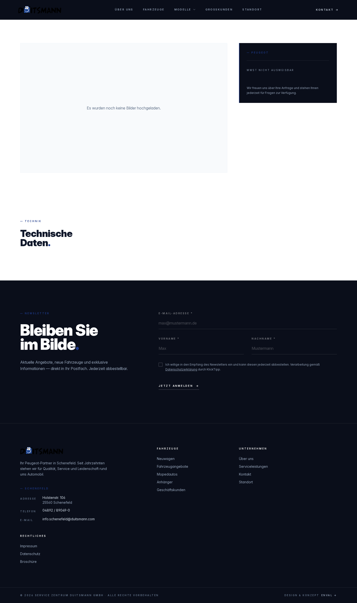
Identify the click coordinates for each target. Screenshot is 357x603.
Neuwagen (166, 459)
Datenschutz (30, 554)
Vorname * (169, 338)
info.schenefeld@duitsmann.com (68, 519)
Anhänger (165, 482)
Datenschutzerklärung (181, 369)
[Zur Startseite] (39, 10)
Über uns (124, 9)
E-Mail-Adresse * (176, 313)
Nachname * (263, 338)
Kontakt (245, 474)
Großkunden (219, 9)
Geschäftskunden (171, 490)
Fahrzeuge (154, 9)
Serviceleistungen (253, 466)
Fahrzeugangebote (172, 466)
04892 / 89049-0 (56, 510)
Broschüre (28, 561)
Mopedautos (167, 474)
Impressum (28, 546)
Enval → (329, 595)
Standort (252, 9)
